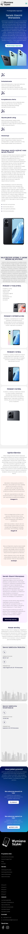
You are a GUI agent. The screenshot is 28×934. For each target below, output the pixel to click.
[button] (26, 3)
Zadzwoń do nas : (8, 656)
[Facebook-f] (3, 927)
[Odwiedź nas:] (4, 662)
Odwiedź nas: (6, 666)
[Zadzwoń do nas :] (4, 652)
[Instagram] (7, 927)
